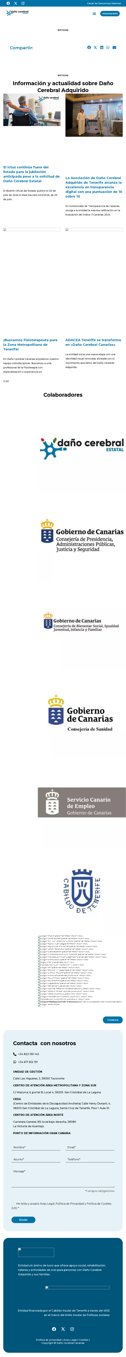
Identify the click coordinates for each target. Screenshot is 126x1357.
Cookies (83, 1339)
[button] (94, 13)
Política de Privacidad (70, 1203)
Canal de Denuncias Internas (104, 3)
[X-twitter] (15, 3)
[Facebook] (8, 3)
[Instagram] (23, 3)
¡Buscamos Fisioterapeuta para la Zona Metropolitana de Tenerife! (30, 344)
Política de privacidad (48, 1339)
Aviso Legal (47, 1203)
